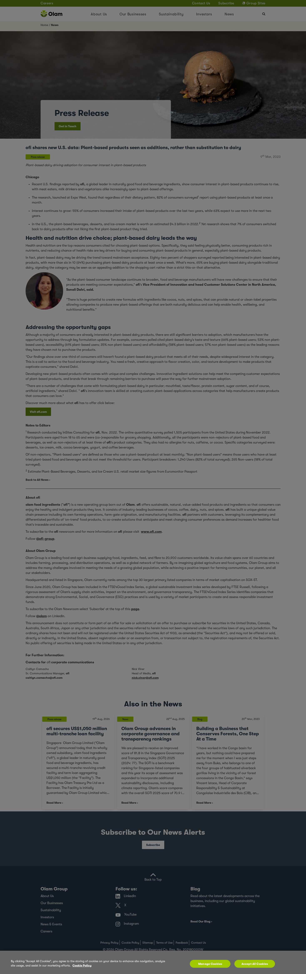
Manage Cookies (210, 963)
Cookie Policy (81, 965)
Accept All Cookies (254, 963)
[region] (153, 962)
